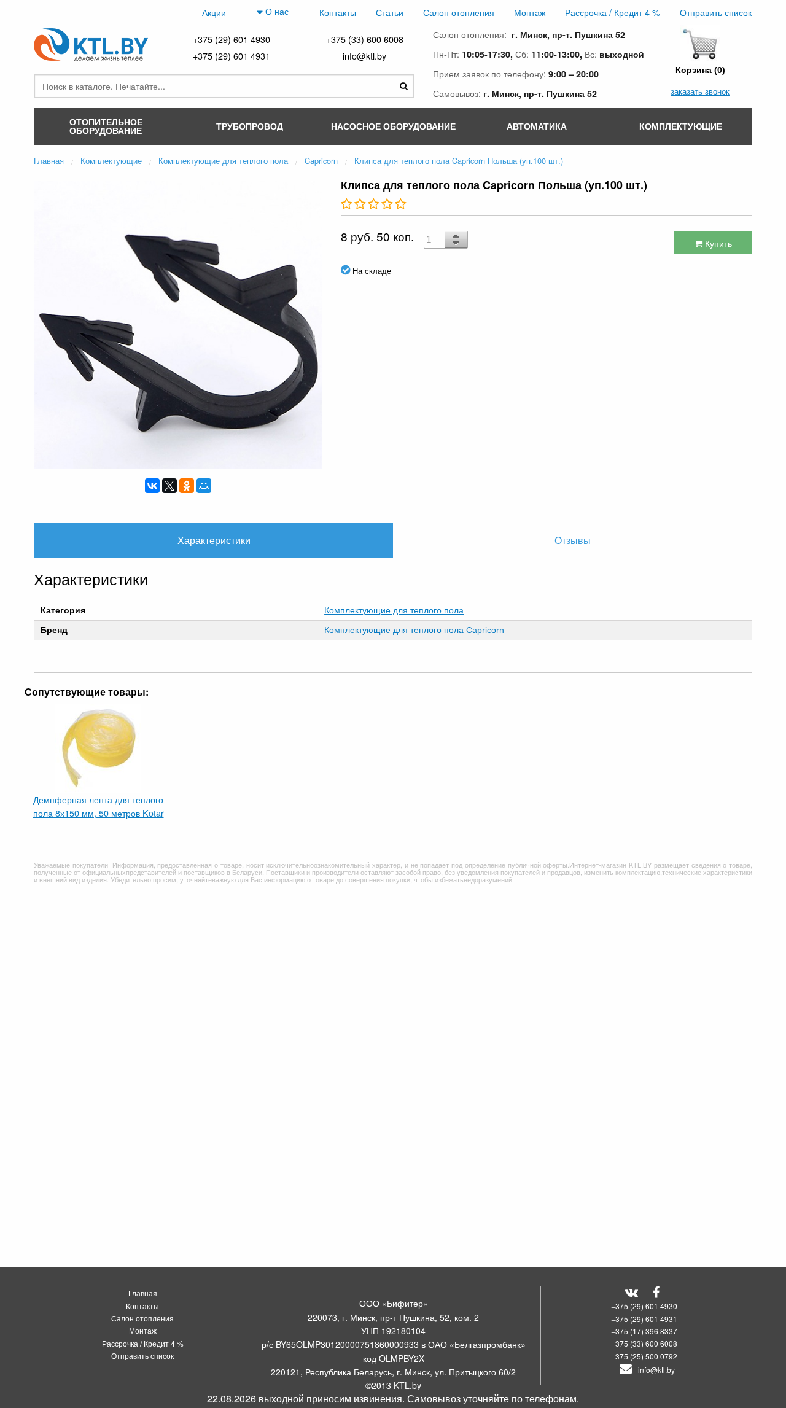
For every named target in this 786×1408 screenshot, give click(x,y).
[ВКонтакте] (152, 485)
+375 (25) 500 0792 (644, 1356)
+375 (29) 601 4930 (231, 39)
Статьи (389, 12)
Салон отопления (458, 12)
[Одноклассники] (186, 485)
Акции (214, 12)
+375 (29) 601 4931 (231, 55)
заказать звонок (700, 91)
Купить (717, 242)
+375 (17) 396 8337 (644, 1331)
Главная (142, 1293)
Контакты (337, 12)
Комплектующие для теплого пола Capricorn (414, 630)
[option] (178, 323)
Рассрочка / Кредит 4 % (612, 12)
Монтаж (529, 12)
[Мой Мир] (203, 485)
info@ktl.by (364, 55)
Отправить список (716, 12)
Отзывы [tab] (572, 540)
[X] (169, 485)
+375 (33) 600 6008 (364, 39)
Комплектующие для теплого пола (394, 610)
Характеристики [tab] (214, 540)
